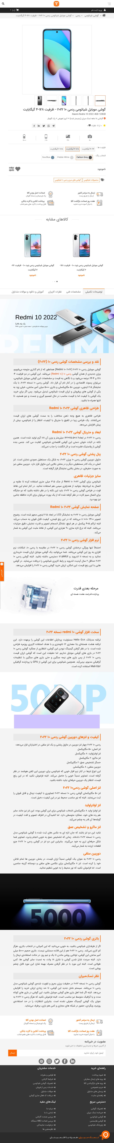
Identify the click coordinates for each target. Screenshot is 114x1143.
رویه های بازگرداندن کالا (93, 1083)
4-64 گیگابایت (88, 149)
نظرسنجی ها (48, 1129)
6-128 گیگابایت (56, 149)
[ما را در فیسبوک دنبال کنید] (65, 1061)
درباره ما (49, 1108)
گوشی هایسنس (96, 1121)
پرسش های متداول (95, 1091)
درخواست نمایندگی (45, 1125)
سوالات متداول (47, 1091)
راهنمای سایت (97, 1095)
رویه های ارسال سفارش (93, 1079)
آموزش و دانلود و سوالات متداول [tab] (28, 292)
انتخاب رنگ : (100, 155)
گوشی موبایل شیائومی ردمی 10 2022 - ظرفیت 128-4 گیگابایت (64, 109)
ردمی (78, 15)
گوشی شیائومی (92, 15)
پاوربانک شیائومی (95, 1125)
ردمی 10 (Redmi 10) (61, 374)
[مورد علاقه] (18, 169)
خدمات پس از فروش (44, 1087)
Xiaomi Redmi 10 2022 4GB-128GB (89, 114)
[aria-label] (53, 4)
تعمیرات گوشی (97, 1108)
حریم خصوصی (97, 1087)
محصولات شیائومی (91, 180)
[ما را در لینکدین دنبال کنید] (72, 1061)
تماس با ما (48, 1112)
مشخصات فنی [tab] (73, 292)
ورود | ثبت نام (96, 10)
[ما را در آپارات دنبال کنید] (41, 1061)
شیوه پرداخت (97, 1075)
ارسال (12, 1053)
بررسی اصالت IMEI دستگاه (42, 1121)
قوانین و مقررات (46, 1075)
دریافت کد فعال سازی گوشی (41, 1095)
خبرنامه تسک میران (95, 1112)
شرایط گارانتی (47, 1079)
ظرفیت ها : (101, 147)
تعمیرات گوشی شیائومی (43, 1083)
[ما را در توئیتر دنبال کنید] (57, 1061)
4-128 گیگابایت (72, 149)
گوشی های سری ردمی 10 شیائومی (68, 180)
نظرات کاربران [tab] (55, 292)
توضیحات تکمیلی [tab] (93, 292)
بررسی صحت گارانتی (44, 1116)
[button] (57, 281)
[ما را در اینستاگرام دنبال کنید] (49, 1061)
